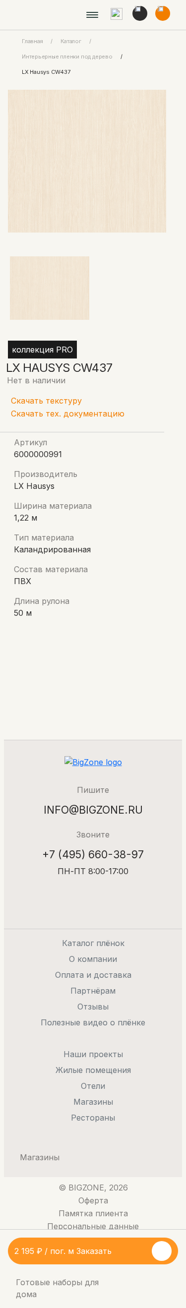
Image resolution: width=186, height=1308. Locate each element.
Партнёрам (93, 991)
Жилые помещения (93, 1070)
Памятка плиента (93, 1213)
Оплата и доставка (93, 975)
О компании (93, 959)
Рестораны (93, 1118)
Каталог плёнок (93, 943)
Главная (32, 41)
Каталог (71, 41)
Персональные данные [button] (93, 1226)
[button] (116, 15)
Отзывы (93, 1006)
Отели (93, 1086)
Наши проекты (93, 1054)
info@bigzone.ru (93, 809)
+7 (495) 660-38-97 (93, 854)
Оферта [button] (93, 1200)
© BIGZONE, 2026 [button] (93, 1187)
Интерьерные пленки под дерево (67, 56)
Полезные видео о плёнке (93, 1022)
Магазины (93, 1102)
